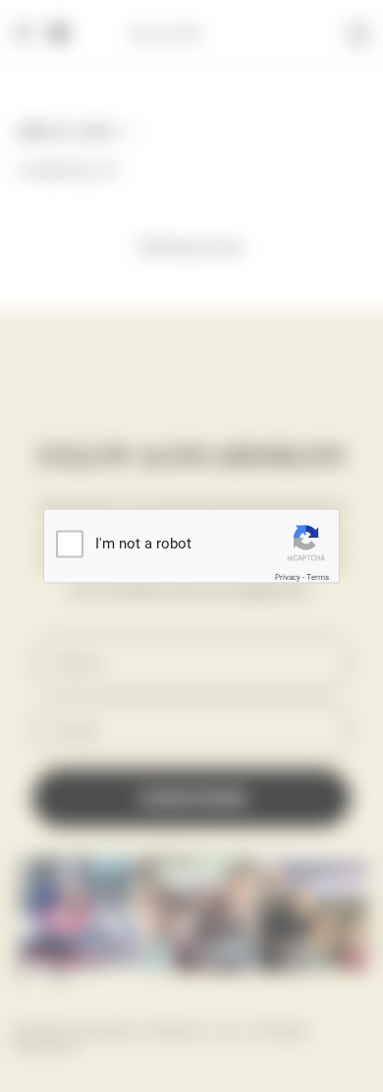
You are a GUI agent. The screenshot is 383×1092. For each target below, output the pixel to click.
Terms (317, 577)
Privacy (288, 577)
